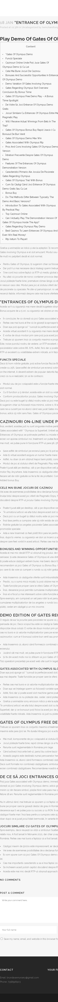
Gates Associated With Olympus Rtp (24, 142)
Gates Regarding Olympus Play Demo (25, 226)
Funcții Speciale (13, 58)
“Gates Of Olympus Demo (19, 54)
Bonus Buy (11, 193)
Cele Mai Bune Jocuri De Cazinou (22, 71)
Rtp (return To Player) (16, 239)
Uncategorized (30, 27)
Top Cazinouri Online (16, 214)
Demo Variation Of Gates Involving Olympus (28, 83)
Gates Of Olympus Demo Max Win (23, 138)
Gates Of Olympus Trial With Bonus (24, 180)
